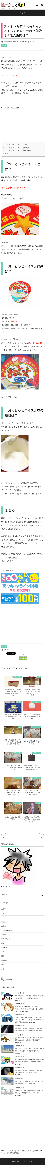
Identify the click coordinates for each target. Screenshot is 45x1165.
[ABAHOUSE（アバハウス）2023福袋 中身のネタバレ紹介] (32, 709)
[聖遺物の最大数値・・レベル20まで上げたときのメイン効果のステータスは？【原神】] (32, 685)
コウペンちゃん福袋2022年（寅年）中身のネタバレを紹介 (13, 716)
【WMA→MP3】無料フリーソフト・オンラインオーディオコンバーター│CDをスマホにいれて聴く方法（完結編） (29, 1020)
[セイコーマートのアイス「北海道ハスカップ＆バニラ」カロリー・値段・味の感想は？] (32, 813)
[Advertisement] (20, 125)
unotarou (23, 41)
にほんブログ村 (6, 980)
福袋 (20, 702)
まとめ (7, 153)
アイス (4, 45)
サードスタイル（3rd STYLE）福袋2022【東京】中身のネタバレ (13, 792)
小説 (2, 952)
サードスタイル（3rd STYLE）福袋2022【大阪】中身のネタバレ (32, 792)
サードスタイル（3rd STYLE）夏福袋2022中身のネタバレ (13, 818)
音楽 (2, 969)
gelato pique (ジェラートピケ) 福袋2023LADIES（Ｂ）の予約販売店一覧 (32, 767)
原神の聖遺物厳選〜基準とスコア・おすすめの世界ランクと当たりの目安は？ (13, 742)
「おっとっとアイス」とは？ (17, 144)
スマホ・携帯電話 (7, 930)
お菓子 (3, 909)
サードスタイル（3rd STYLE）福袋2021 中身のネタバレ (13, 767)
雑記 (2, 965)
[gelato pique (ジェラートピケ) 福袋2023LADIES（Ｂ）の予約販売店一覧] (32, 760)
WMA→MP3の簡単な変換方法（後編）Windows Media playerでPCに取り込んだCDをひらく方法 (29, 1009)
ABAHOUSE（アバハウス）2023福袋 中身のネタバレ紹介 (31, 716)
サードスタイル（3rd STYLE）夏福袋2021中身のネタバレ (32, 742)
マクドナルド (5, 939)
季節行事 (4, 947)
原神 (38, 676)
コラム (3, 922)
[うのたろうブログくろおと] (13, 4)
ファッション (17, 676)
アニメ (3, 917)
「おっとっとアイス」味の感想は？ (20, 150)
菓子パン (4, 960)
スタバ (3, 926)
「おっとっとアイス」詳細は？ (18, 148)
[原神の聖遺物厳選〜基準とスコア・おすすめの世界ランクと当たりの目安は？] (13, 733)
